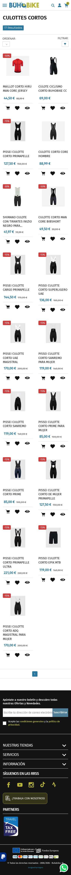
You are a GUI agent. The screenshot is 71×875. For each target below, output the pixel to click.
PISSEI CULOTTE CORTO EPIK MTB (49, 560)
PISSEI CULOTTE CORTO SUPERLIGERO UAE (52, 289)
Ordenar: (9, 38)
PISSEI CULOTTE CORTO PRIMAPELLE (16, 154)
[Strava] (54, 784)
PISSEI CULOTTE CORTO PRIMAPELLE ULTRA (16, 562)
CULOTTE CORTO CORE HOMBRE (53, 154)
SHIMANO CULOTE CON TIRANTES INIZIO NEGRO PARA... (17, 221)
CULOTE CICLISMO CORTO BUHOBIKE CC (52, 89)
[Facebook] (8, 784)
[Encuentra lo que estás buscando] (53, 6)
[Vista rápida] (27, 108)
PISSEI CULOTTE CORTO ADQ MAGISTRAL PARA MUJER (14, 633)
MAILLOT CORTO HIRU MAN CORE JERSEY (17, 89)
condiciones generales (32, 721)
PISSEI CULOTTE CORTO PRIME (13, 492)
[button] (3, 857)
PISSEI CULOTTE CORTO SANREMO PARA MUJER (50, 358)
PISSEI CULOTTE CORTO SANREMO (14, 424)
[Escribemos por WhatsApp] (62, 866)
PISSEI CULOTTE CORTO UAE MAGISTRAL (13, 358)
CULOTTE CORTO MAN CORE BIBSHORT (52, 219)
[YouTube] (20, 784)
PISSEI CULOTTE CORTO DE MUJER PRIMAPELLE (50, 494)
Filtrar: (63, 38)
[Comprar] (8, 108)
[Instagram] (31, 784)
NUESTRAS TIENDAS (18, 745)
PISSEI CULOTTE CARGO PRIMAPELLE (16, 287)
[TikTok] (42, 784)
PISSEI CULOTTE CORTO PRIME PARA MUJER (51, 426)
